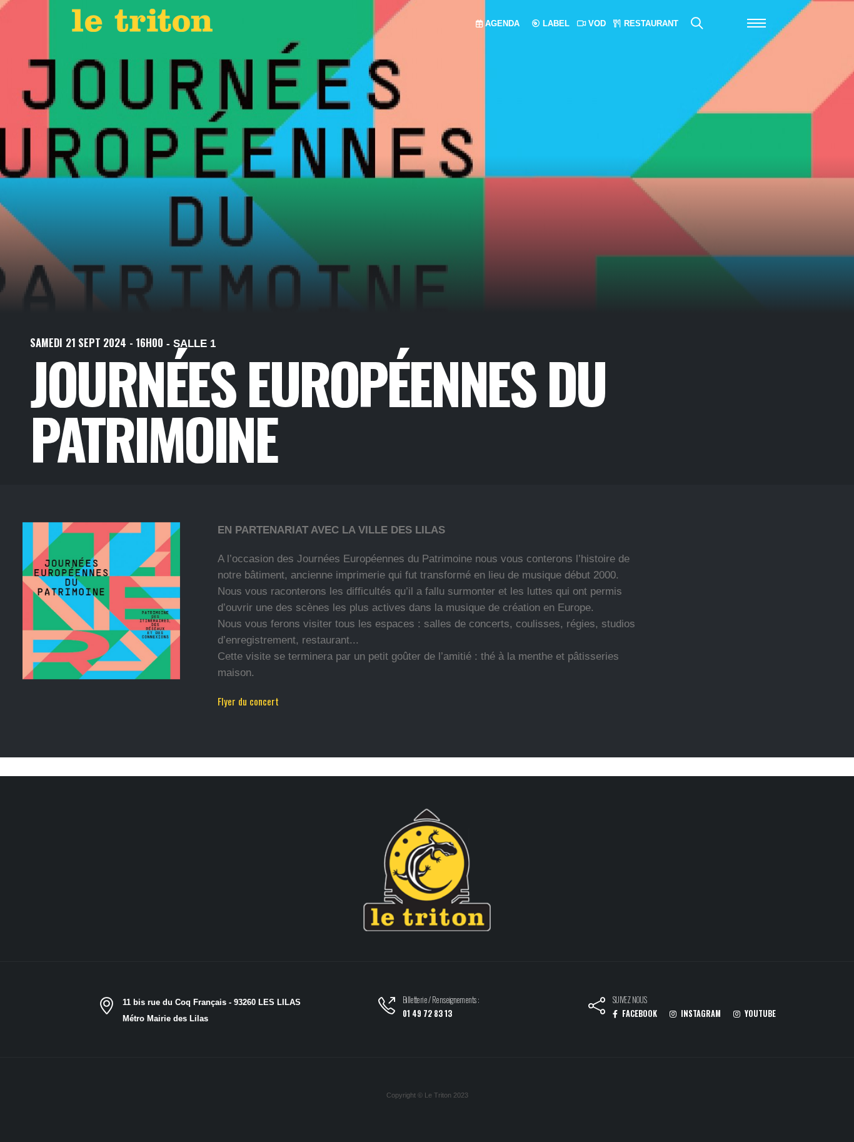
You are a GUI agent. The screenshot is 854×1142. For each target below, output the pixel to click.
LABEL (555, 23)
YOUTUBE (759, 1013)
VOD (596, 23)
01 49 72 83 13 (427, 1013)
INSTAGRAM (700, 1013)
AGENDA (501, 23)
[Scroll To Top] (832, 1128)
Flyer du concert (248, 701)
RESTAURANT (649, 23)
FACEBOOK (638, 1013)
